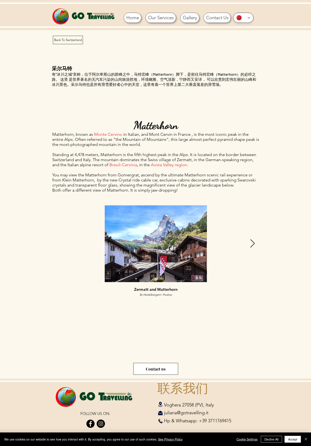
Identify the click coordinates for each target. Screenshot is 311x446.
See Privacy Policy (170, 439)
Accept (292, 439)
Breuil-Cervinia (123, 164)
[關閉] (305, 439)
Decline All (271, 439)
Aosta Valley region (169, 164)
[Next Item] (252, 243)
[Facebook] (90, 424)
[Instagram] (101, 424)
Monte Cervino (108, 134)
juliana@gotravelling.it (186, 413)
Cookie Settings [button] (247, 439)
